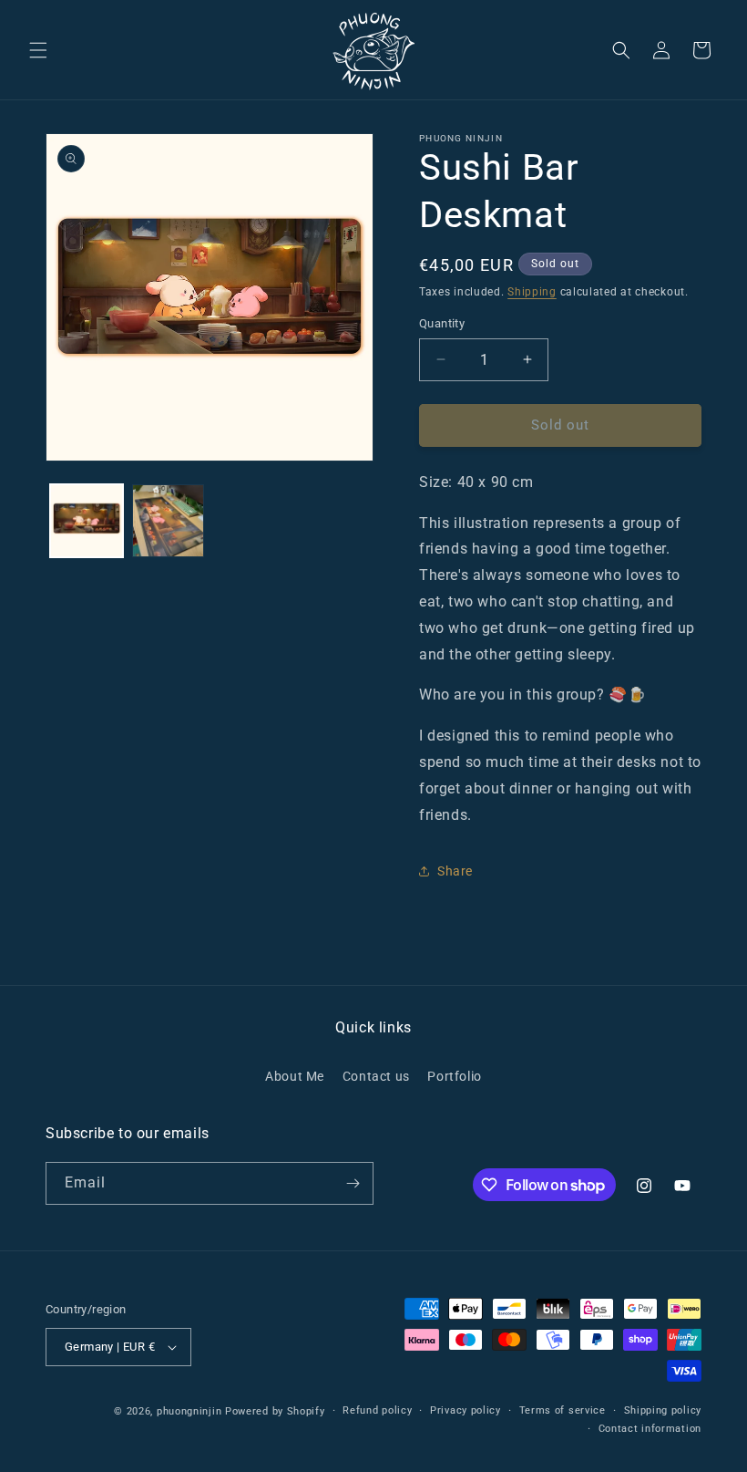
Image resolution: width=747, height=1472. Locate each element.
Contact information (650, 1429)
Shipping (532, 291)
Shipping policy (663, 1410)
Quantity (442, 323)
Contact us (376, 1076)
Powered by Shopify (275, 1411)
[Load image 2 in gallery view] (168, 520)
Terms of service (562, 1410)
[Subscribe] (353, 1183)
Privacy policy (465, 1410)
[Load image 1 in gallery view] (86, 520)
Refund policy (377, 1410)
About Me (294, 1076)
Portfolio (454, 1076)
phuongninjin (189, 1411)
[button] (38, 50)
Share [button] (455, 871)
